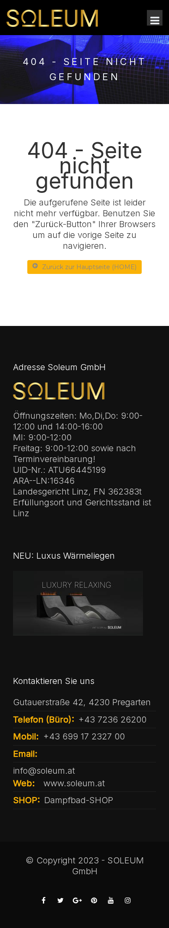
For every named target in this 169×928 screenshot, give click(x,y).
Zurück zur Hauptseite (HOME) (89, 267)
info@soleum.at (44, 770)
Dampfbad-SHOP (78, 800)
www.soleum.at (74, 783)
